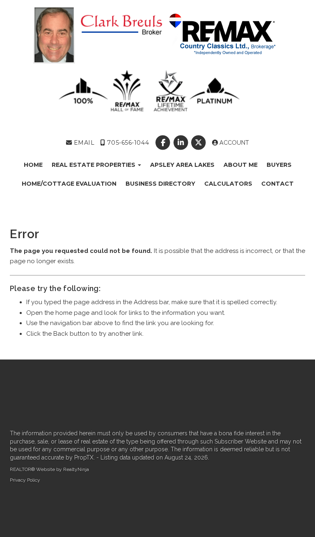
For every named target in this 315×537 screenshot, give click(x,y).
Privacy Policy (25, 480)
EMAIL (83, 142)
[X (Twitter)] (199, 142)
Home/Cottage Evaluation (69, 183)
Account (233, 142)
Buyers (279, 164)
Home (33, 164)
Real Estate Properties (94, 164)
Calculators (228, 183)
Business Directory (160, 183)
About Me (241, 164)
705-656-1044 (127, 142)
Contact (277, 183)
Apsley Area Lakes (182, 164)
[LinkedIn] (181, 142)
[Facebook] (164, 142)
